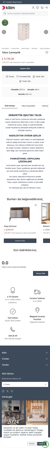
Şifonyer (34, 48)
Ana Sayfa (5, 48)
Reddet (32, 444)
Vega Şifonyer (10, 226)
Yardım (5, 364)
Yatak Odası (25, 48)
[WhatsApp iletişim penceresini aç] (45, 444)
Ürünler (5, 358)
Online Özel (15, 48)
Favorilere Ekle (24, 77)
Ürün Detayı (10, 106)
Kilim (4, 352)
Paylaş (11, 77)
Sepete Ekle (25, 68)
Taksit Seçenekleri (28, 106)
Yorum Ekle (40, 273)
